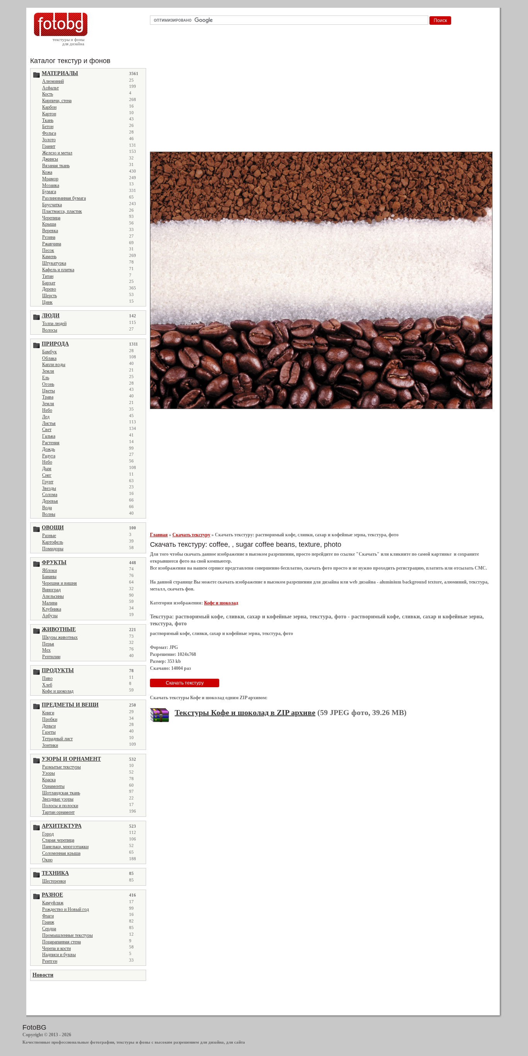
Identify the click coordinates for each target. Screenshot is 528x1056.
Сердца (49, 928)
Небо (47, 410)
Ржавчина (51, 243)
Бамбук (49, 351)
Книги (48, 712)
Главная (159, 534)
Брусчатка (52, 204)
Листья (49, 423)
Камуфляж (52, 902)
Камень (49, 256)
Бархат (48, 283)
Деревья (50, 501)
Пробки (49, 719)
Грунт (47, 481)
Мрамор (50, 178)
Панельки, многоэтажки (65, 846)
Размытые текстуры (61, 767)
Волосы (49, 330)
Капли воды (53, 364)
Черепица (51, 218)
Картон (49, 113)
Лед (45, 416)
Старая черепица (58, 840)
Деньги (49, 726)
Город (48, 834)
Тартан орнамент (58, 812)
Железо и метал (57, 153)
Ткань (47, 120)
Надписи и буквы (59, 954)
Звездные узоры (57, 799)
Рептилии (51, 656)
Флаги (48, 916)
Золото (49, 139)
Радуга (48, 456)
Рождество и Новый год (65, 909)
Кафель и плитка (58, 269)
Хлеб (47, 685)
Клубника (51, 609)
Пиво (47, 678)
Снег (46, 475)
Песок (48, 250)
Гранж (48, 922)
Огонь (48, 384)
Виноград (51, 589)
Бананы (49, 576)
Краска (49, 779)
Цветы (48, 391)
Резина (48, 237)
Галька (48, 436)
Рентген (49, 961)
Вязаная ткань (56, 165)
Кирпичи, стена (57, 100)
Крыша (49, 224)
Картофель (52, 542)
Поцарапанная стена (61, 942)
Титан (47, 276)
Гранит (48, 146)
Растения (51, 442)
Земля (48, 371)
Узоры (48, 773)
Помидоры (52, 548)
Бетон (47, 126)
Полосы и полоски (60, 805)
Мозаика (50, 185)
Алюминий (53, 81)
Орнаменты (53, 786)
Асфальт (50, 88)
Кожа (47, 172)
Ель (45, 377)
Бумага (49, 191)
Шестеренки (54, 881)
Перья (48, 644)
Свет (46, 429)
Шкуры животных (60, 637)
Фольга (49, 133)
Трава (47, 397)
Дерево (49, 289)
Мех (46, 650)
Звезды (49, 488)
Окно (47, 860)
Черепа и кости (56, 948)
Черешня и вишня (59, 583)
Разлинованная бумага (64, 198)
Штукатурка (54, 263)
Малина (49, 603)
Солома (49, 494)
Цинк (47, 302)
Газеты (49, 732)
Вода (47, 507)
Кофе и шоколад (57, 691)
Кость (47, 94)
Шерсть (49, 295)
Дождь (48, 449)
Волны (48, 514)
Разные (49, 535)
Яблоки (49, 570)
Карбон (49, 107)
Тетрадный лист (57, 738)
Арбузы (50, 615)
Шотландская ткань (61, 793)
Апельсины (53, 596)
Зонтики (50, 745)
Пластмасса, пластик (62, 211)
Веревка (50, 230)
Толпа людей (54, 323)
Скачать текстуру (191, 534)
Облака (49, 358)
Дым (46, 468)
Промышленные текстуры (67, 935)
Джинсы (50, 159)
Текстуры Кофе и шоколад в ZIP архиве (245, 712)
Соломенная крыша (61, 853)
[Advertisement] (322, 90)
